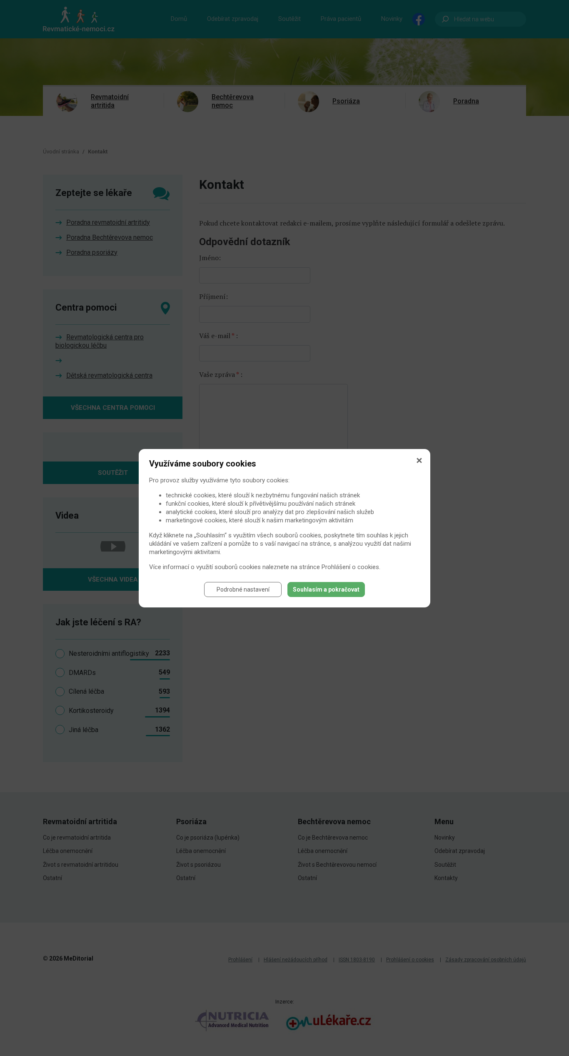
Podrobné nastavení (243, 589)
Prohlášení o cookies (350, 567)
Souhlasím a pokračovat (326, 589)
